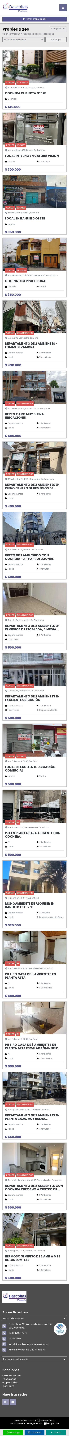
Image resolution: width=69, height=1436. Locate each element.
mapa (57, 39)
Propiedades (10, 1382)
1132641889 (15, 1338)
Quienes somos (11, 1375)
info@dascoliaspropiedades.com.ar (28, 1344)
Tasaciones (9, 1379)
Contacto (8, 1386)
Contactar (36, 1432)
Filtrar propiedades (36, 19)
